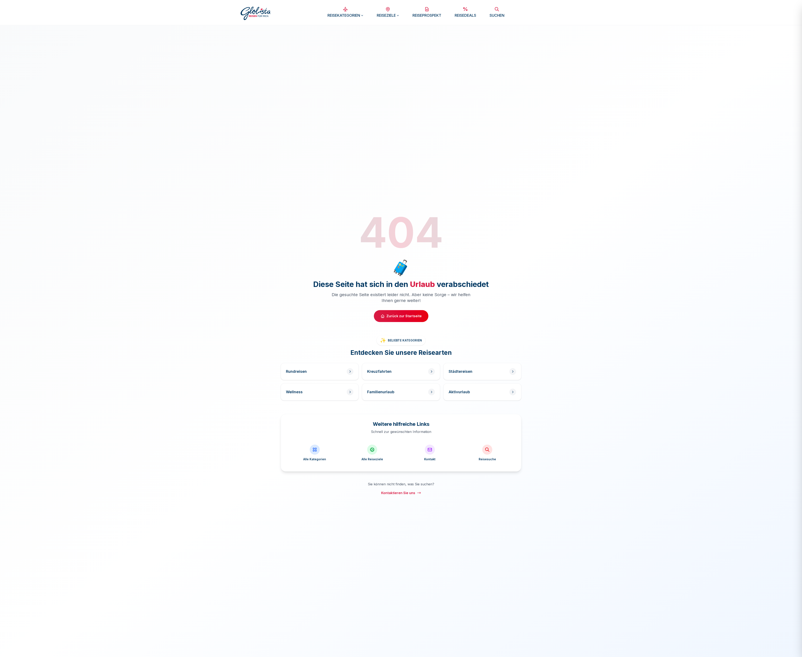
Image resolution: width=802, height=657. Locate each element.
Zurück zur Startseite (404, 316)
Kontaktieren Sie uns (398, 493)
